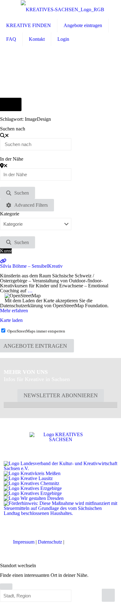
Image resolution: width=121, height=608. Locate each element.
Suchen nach (12, 128)
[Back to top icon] (108, 595)
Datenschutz (50, 541)
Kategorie (9, 213)
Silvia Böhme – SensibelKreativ (31, 266)
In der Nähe (11, 159)
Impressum (23, 541)
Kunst (6, 250)
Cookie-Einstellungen (86, 541)
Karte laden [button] (11, 320)
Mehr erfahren (14, 310)
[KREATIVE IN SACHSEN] (62, 9)
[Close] (6, 586)
